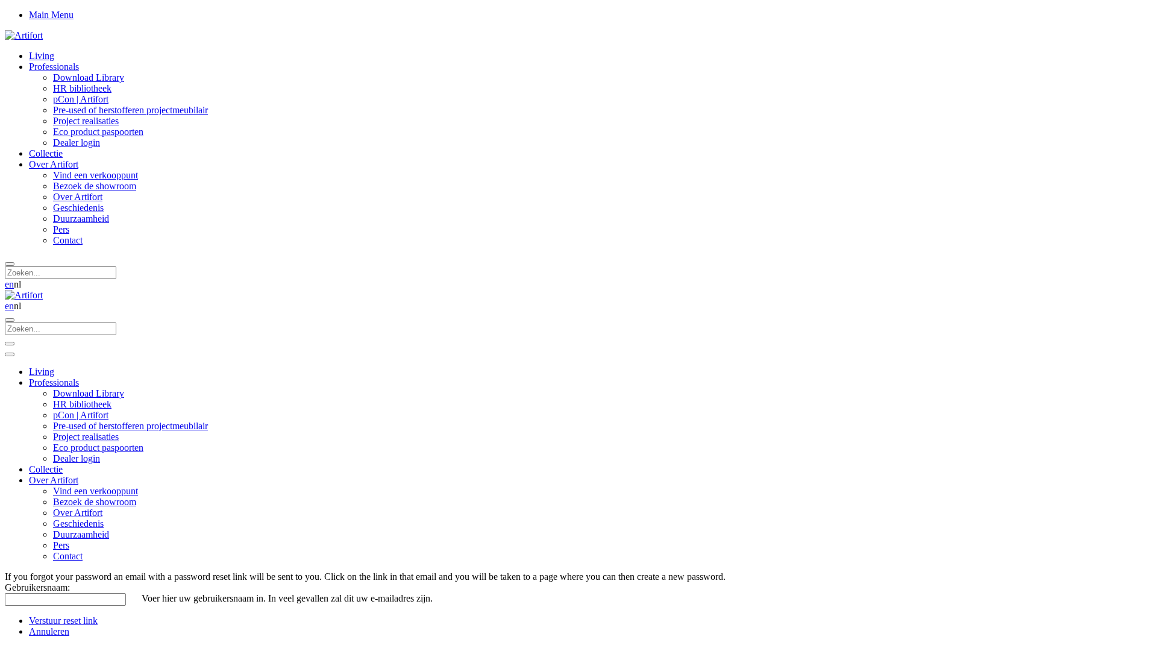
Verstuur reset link (63, 620)
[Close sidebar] (9, 354)
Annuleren (49, 631)
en (9, 284)
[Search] (9, 264)
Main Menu (51, 15)
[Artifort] (24, 35)
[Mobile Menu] (9, 343)
